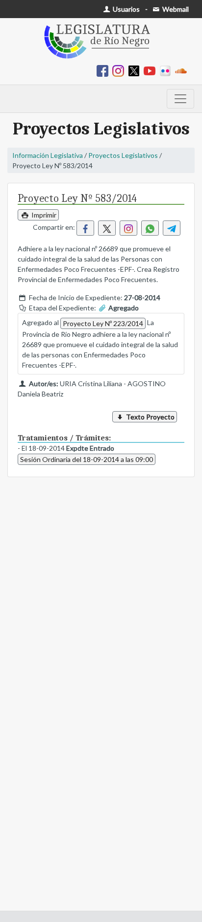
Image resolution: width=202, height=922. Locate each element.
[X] (136, 70)
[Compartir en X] (107, 228)
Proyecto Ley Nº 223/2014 (103, 323)
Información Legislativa (47, 155)
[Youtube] (151, 70)
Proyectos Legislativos (123, 155)
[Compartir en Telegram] (171, 228)
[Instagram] (120, 70)
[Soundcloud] (183, 70)
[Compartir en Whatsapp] (150, 228)
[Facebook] (104, 70)
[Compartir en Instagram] (128, 228)
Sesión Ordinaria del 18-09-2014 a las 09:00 (86, 459)
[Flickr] (167, 70)
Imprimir (43, 215)
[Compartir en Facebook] (85, 228)
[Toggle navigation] (180, 99)
